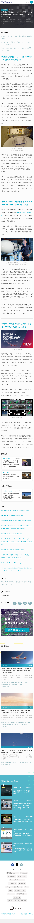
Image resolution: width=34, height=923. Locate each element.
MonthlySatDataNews (17, 880)
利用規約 (3, 914)
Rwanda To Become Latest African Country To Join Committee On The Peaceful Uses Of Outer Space (17, 541)
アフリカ (12, 582)
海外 (29, 582)
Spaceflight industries (24, 722)
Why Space (22, 876)
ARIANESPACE (5, 682)
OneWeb (7, 722)
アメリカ (20, 682)
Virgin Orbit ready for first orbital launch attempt (16, 520)
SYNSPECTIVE (20, 890)
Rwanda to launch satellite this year (12, 549)
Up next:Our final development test (12, 515)
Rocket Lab (14, 722)
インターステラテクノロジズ (17, 901)
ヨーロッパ (26, 682)
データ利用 (10, 887)
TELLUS (24, 873)
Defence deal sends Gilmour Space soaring (15, 563)
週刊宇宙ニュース (6, 584)
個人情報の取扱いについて (13, 914)
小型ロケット (4, 684)
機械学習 (19, 887)
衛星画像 (22, 883)
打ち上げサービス (21, 582)
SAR (10, 890)
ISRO (2, 722)
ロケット (11, 894)
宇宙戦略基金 (21, 894)
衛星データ (28, 762)
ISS (26, 887)
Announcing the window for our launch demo (15, 510)
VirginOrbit (4, 582)
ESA (2, 762)
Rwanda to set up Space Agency (11, 533)
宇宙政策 (17, 897)
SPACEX (3, 724)
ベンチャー (12, 883)
